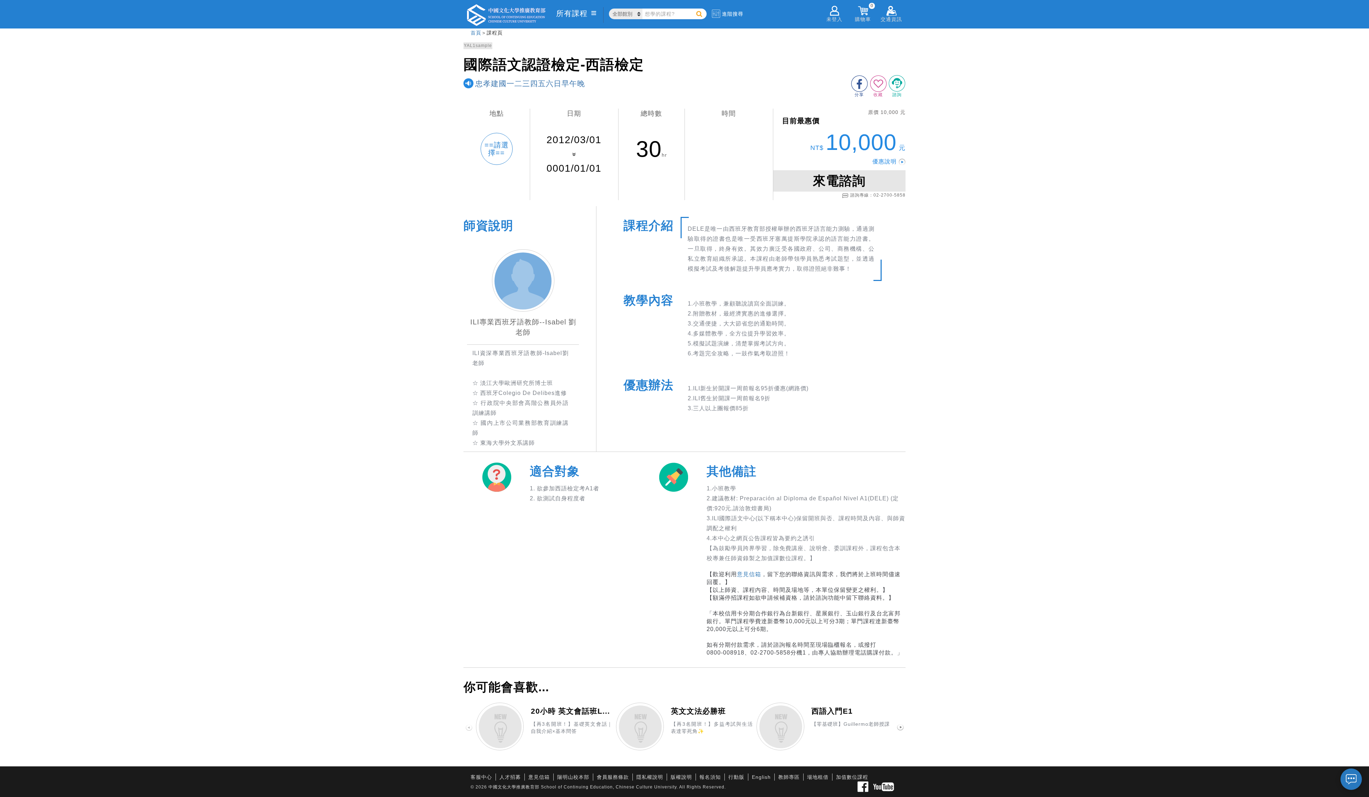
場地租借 (818, 777)
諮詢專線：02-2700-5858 (878, 195)
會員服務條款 (613, 777)
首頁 (476, 33)
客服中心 (481, 777)
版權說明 (681, 777)
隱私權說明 (649, 777)
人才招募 (510, 777)
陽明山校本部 (573, 777)
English (761, 777)
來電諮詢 (839, 180)
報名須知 (710, 777)
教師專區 (789, 777)
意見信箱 (749, 574)
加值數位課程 (852, 777)
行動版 (736, 777)
